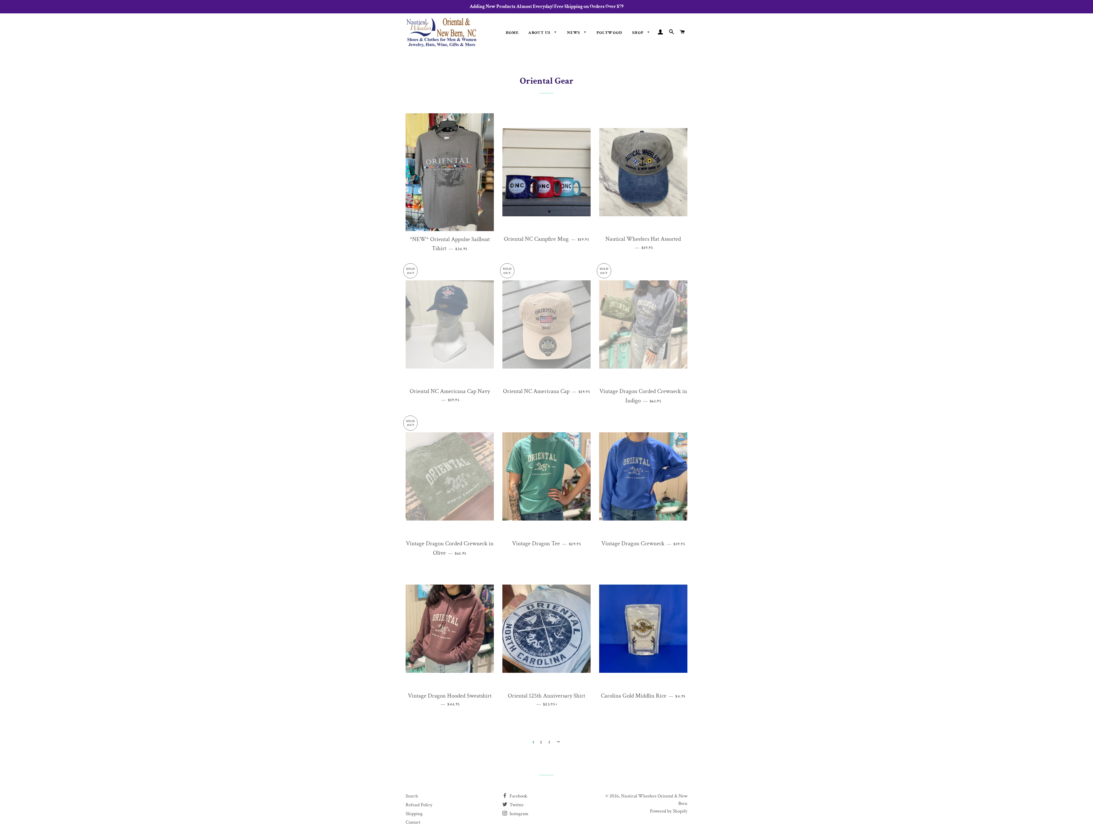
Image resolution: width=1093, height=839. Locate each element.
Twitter (516, 805)
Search (412, 796)
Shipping (414, 814)
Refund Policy (419, 805)
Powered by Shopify (668, 811)
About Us (540, 32)
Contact (413, 822)
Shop (638, 32)
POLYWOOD (609, 32)
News (574, 32)
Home (512, 32)
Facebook (517, 796)
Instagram (518, 814)
